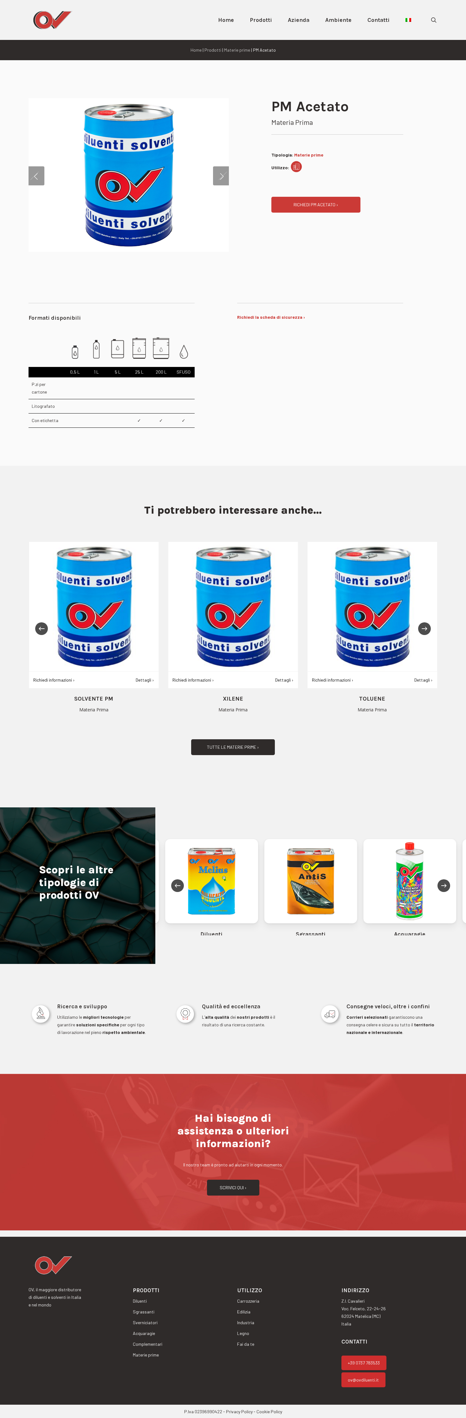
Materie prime (237, 50)
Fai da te (245, 1344)
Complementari (147, 1344)
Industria (245, 1322)
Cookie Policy (269, 1411)
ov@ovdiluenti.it (363, 1380)
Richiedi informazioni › (193, 680)
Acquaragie (144, 1333)
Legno (243, 1333)
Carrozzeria (248, 1301)
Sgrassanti (143, 1311)
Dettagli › (284, 680)
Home (196, 50)
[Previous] (41, 628)
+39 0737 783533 (364, 1362)
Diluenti (140, 1301)
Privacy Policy (239, 1411)
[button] (315, 205)
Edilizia (243, 1311)
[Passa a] (408, 20)
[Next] (424, 628)
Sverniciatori (145, 1322)
